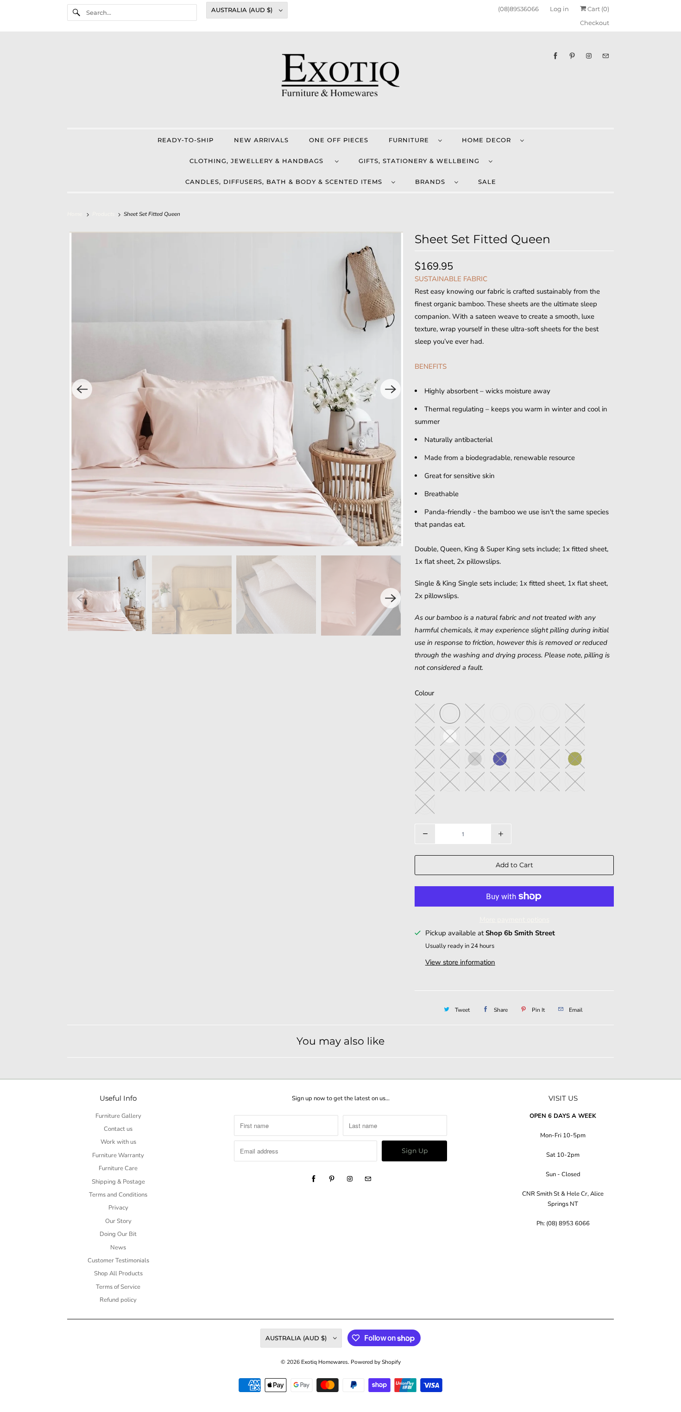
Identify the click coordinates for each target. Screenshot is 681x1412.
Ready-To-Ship (186, 140)
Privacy (118, 1208)
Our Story (118, 1221)
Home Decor (489, 140)
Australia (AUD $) (242, 9)
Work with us (118, 1142)
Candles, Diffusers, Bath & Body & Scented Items (286, 181)
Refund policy (118, 1300)
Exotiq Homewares (324, 1362)
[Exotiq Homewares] (340, 82)
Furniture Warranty (118, 1155)
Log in (559, 9)
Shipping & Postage (118, 1182)
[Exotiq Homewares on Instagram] (589, 55)
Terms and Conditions (118, 1195)
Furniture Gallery (118, 1116)
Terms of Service (118, 1287)
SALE (487, 181)
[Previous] (82, 389)
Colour (424, 693)
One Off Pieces (338, 140)
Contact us (118, 1129)
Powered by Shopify (376, 1362)
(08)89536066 (518, 9)
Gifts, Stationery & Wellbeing (421, 160)
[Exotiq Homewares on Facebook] (555, 55)
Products (104, 214)
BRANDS (432, 181)
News (118, 1247)
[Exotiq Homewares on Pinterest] (572, 55)
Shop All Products (118, 1273)
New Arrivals (261, 140)
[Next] (390, 389)
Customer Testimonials (118, 1260)
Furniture (411, 140)
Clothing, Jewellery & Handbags (259, 160)
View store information (460, 962)
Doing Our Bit (118, 1234)
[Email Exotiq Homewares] (605, 55)
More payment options (514, 919)
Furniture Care (118, 1168)
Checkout (594, 22)
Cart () (597, 9)
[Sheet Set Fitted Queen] (236, 389)
